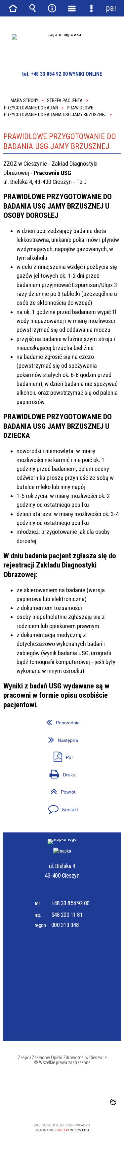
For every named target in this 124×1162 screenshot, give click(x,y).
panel (111, 8)
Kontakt (40, 807)
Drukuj (39, 772)
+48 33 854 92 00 (70, 903)
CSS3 (62, 1106)
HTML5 (52, 1106)
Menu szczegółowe (91, 8)
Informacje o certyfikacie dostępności (62, 1083)
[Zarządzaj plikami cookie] (113, 1101)
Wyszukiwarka (33, 8)
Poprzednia (41, 720)
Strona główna (13, 8)
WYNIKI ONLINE (85, 74)
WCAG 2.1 (83, 1106)
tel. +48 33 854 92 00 (45, 74)
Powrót (39, 789)
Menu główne (72, 8)
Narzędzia (52, 8)
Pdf (38, 755)
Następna (40, 737)
